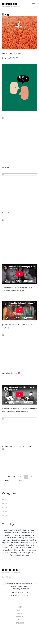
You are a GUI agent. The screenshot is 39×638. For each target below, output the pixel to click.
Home (19, 607)
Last (20, 481)
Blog (19, 619)
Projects (19, 610)
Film (4, 499)
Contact (19, 616)
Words (5, 515)
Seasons (6, 511)
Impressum (19, 623)
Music (5, 507)
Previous (11, 477)
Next (7, 481)
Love (4, 503)
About (19, 613)
